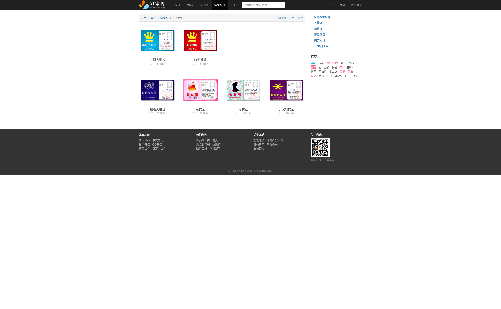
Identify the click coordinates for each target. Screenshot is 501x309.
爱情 (342, 71)
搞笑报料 (319, 40)
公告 (328, 63)
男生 (350, 71)
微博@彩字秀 (275, 140)
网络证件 (319, 28)
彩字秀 (154, 5)
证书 (347, 76)
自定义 (338, 76)
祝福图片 (157, 140)
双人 (215, 140)
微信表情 (144, 144)
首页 (143, 18)
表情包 (190, 5)
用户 (331, 5)
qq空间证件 (321, 46)
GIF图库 (215, 148)
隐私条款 (272, 144)
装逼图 (204, 5)
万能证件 (319, 23)
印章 (343, 63)
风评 (300, 18)
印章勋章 (319, 34)
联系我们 (258, 140)
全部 (177, 5)
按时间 (282, 18)
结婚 (321, 76)
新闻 (313, 71)
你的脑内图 (203, 140)
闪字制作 (144, 140)
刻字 (336, 63)
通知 (355, 76)
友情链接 (258, 148)
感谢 (334, 67)
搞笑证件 (219, 5)
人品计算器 (203, 144)
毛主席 (333, 71)
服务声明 (258, 144)
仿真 (320, 63)
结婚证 (216, 144)
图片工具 (201, 148)
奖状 (351, 63)
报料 (350, 67)
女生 (313, 67)
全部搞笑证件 (322, 17)
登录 (351, 5)
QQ (313, 63)
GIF (233, 5)
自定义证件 (159, 148)
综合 (329, 76)
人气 (291, 18)
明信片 (323, 71)
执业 (342, 67)
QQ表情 (157, 144)
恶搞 (326, 67)
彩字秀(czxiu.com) (263, 170)
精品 (313, 76)
